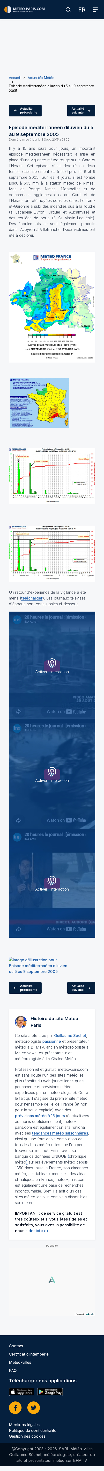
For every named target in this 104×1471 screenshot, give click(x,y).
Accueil (15, 78)
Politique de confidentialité (32, 1430)
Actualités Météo (41, 78)
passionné (51, 1041)
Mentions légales (24, 1424)
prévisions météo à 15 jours (40, 1115)
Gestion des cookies (27, 1436)
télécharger (32, 598)
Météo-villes (20, 1362)
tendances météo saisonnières (60, 1133)
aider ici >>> (37, 1230)
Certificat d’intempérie (29, 1354)
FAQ (13, 1370)
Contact (16, 1345)
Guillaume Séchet (70, 1035)
